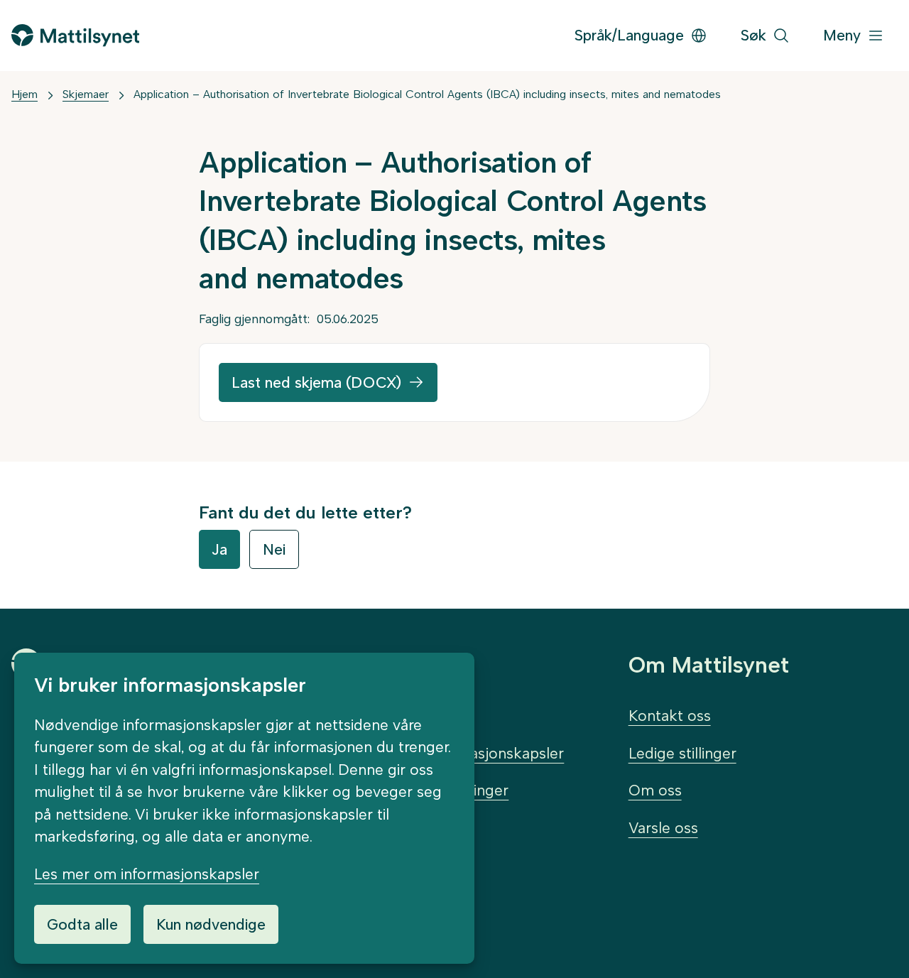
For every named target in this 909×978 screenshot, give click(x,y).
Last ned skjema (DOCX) (316, 382)
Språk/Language (629, 35)
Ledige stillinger (682, 753)
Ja (219, 549)
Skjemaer (85, 94)
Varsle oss (663, 828)
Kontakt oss (669, 715)
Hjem (24, 94)
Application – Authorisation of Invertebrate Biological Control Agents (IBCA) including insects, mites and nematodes (427, 94)
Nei (274, 549)
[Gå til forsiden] (75, 35)
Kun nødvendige (211, 924)
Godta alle (82, 924)
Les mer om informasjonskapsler (146, 874)
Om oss (655, 790)
